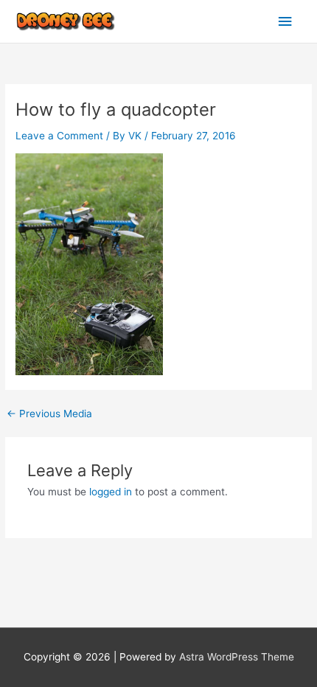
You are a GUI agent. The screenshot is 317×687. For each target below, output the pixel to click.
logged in (110, 492)
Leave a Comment (59, 136)
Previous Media (49, 414)
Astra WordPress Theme (236, 657)
